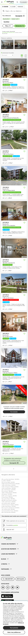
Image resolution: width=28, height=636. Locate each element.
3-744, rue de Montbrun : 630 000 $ (9, 488)
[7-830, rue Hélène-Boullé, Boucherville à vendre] (14, 175)
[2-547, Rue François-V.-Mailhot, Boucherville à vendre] (14, 358)
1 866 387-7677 (9, 579)
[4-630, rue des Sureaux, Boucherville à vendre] (14, 430)
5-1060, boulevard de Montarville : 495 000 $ (11, 483)
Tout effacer (6, 21)
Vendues (20, 6)
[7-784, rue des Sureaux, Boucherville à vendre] (14, 283)
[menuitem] (14, 544)
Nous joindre (5, 575)
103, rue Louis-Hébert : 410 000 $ (8, 482)
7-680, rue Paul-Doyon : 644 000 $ (9, 485)
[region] (14, 618)
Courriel (21, 579)
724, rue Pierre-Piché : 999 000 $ (8, 509)
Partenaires (5, 569)
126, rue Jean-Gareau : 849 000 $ (8, 498)
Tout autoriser (14, 628)
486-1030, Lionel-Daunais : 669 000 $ (9, 500)
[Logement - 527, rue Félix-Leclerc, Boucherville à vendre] (14, 322)
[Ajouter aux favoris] (24, 80)
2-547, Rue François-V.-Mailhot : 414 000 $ (10, 504)
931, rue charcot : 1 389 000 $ (7, 491)
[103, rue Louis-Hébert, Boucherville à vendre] (14, 68)
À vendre (5, 6)
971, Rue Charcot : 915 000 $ (7, 497)
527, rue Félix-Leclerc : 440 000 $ (8, 503)
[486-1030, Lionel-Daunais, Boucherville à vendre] (14, 248)
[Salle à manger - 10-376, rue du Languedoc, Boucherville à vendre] (14, 210)
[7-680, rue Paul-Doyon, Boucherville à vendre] (14, 139)
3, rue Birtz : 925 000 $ (6, 480)
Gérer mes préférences (14, 632)
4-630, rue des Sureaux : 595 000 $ (9, 506)
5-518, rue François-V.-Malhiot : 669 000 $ (10, 486)
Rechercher (19, 26)
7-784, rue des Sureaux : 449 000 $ (9, 501)
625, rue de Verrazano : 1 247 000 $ (9, 489)
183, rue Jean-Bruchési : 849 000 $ (8, 512)
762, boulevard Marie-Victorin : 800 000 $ (10, 510)
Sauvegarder (13, 463)
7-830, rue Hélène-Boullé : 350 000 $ (9, 492)
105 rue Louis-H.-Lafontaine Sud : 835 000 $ (10, 507)
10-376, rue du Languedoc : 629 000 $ (9, 495)
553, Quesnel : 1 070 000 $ (7, 494)
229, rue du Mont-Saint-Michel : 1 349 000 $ (10, 479)
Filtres (7, 26)
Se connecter (23, 2)
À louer (12, 6)
